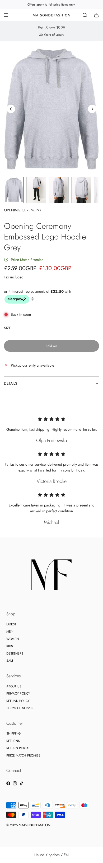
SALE (9, 660)
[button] (11, 109)
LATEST (11, 624)
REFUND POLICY (18, 701)
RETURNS (13, 741)
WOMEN (12, 639)
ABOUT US (13, 686)
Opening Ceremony (22, 210)
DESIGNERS (14, 653)
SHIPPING (13, 733)
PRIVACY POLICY (18, 693)
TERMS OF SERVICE (20, 708)
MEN (9, 631)
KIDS (9, 646)
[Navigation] (6, 15)
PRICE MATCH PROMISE (23, 755)
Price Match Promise (27, 259)
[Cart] (96, 15)
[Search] (85, 15)
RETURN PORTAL (18, 748)
